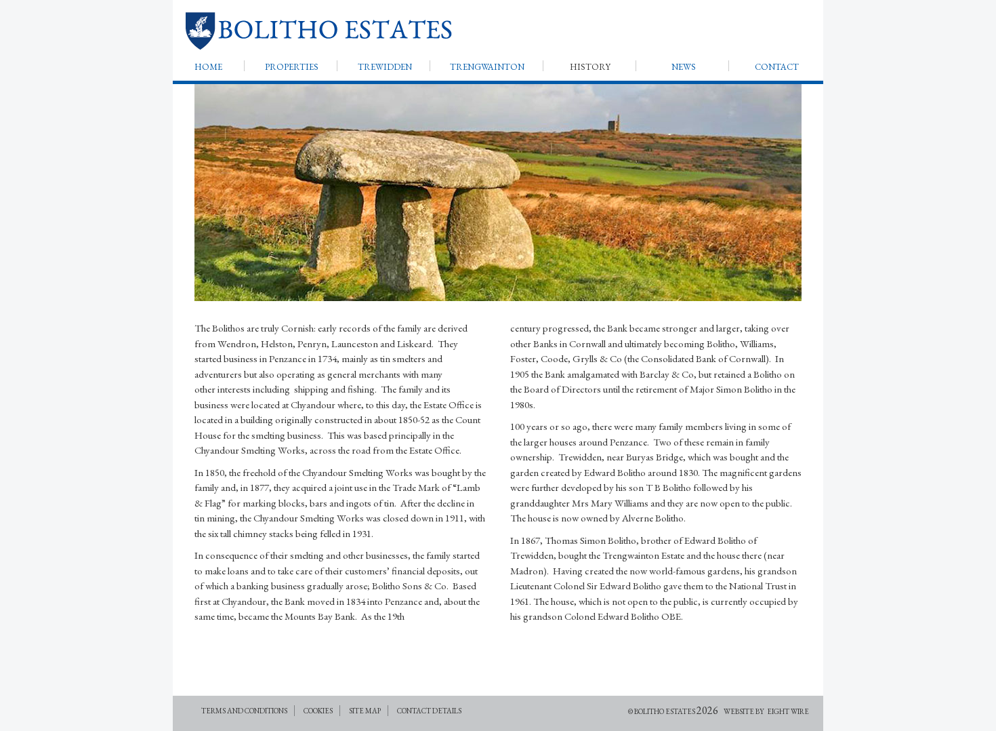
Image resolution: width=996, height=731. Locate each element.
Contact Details (429, 710)
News (683, 67)
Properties (291, 67)
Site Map (365, 710)
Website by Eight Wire (766, 711)
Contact (777, 67)
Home (208, 67)
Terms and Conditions (244, 710)
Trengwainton (487, 67)
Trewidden (385, 67)
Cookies (318, 710)
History (590, 67)
